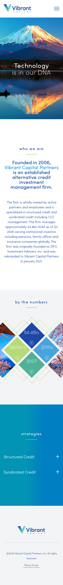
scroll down (31, 113)
